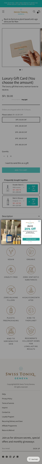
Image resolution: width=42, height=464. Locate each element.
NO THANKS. (30, 241)
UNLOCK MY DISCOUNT (31, 239)
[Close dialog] (39, 221)
